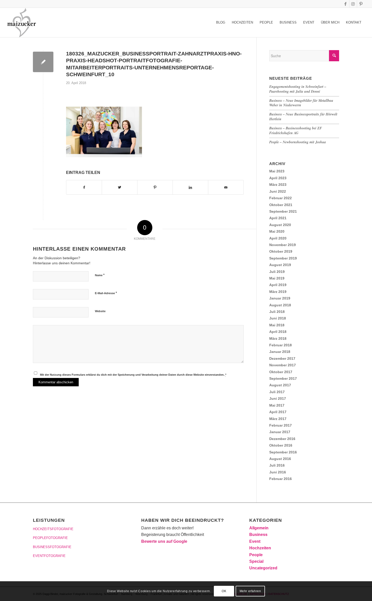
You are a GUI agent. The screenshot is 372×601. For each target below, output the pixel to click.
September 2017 (283, 378)
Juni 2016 (277, 472)
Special (256, 561)
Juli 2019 (277, 272)
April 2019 (277, 285)
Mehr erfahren (250, 591)
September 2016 (283, 452)
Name (100, 275)
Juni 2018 (277, 318)
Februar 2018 (280, 345)
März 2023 (277, 185)
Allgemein (258, 528)
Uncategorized (263, 568)
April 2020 (277, 238)
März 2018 (277, 338)
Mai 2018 (276, 325)
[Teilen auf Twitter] (119, 187)
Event (254, 541)
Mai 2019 (276, 278)
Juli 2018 (277, 312)
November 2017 (282, 365)
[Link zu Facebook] (345, 4)
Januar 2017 (279, 432)
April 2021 (277, 218)
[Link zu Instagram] (353, 4)
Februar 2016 (280, 479)
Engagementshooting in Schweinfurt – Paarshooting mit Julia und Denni (297, 89)
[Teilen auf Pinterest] (155, 187)
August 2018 (280, 305)
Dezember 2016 (282, 439)
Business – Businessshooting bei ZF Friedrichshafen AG (295, 130)
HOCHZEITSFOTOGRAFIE (53, 529)
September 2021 (283, 211)
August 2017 (280, 385)
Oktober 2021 (280, 205)
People (256, 555)
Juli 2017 (277, 392)
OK (224, 591)
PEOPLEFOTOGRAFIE (50, 538)
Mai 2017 (276, 405)
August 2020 (280, 225)
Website (100, 311)
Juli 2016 (277, 465)
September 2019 (283, 258)
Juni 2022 (277, 191)
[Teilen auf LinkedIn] (190, 187)
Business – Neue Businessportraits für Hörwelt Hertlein (303, 117)
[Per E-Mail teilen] (225, 187)
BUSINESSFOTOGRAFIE (52, 547)
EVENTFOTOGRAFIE (49, 556)
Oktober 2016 (280, 445)
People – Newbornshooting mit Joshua (297, 142)
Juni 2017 (277, 398)
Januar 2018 (279, 352)
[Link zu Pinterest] (361, 4)
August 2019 (280, 265)
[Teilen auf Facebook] (84, 187)
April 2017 (277, 412)
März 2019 (277, 292)
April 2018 (277, 332)
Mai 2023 (276, 171)
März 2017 (277, 419)
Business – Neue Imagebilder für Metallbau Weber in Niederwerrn (301, 103)
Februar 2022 (280, 198)
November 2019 (282, 245)
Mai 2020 (276, 231)
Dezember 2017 (282, 358)
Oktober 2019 (280, 251)
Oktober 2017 (280, 372)
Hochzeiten (260, 548)
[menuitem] (221, 22)
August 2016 (280, 459)
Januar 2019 (279, 298)
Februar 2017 (280, 425)
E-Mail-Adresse (106, 293)
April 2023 (277, 178)
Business (258, 534)
